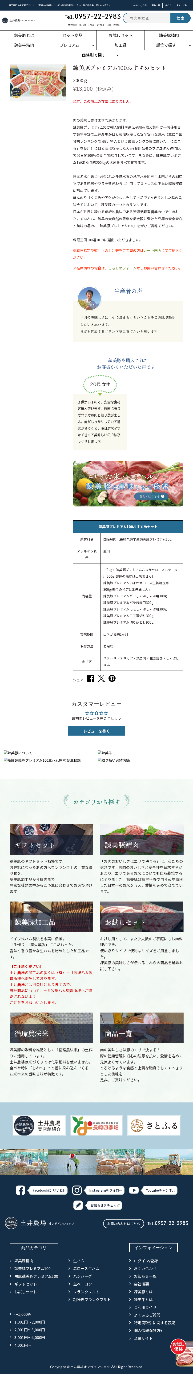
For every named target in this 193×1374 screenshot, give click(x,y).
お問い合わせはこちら (123, 1223)
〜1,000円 (23, 1314)
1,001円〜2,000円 (29, 1322)
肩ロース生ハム (86, 1268)
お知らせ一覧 (145, 1276)
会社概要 (141, 1284)
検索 (181, 18)
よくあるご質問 (147, 1315)
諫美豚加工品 (34, 922)
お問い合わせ (145, 1268)
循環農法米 (31, 1034)
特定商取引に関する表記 (154, 1322)
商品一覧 (156, 5)
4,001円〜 (23, 1345)
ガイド (168, 5)
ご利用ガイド (145, 1307)
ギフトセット (34, 845)
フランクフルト (86, 1291)
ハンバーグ (82, 1276)
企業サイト (181, 5)
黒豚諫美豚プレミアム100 (36, 1276)
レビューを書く (96, 731)
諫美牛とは (143, 1299)
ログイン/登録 (140, 5)
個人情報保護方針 (149, 1330)
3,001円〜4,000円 (29, 1337)
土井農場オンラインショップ (91, 1366)
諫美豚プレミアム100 (32, 1268)
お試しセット (125, 922)
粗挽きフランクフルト (92, 1299)
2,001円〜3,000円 (29, 1329)
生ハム (78, 1260)
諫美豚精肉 (122, 845)
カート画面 (152, 250)
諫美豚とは (143, 1291)
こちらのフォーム (122, 267)
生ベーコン (82, 1284)
